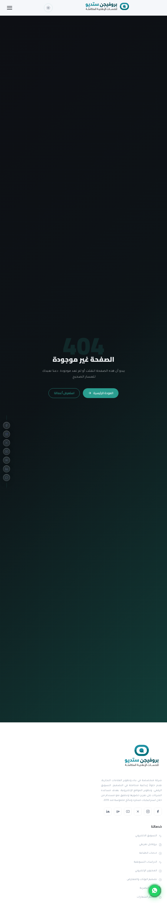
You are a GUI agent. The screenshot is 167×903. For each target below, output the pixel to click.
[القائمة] (9, 7)
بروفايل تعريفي (148, 844)
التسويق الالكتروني (146, 836)
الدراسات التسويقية (145, 862)
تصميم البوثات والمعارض (142, 879)
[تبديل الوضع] (48, 7)
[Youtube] (6, 451)
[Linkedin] (6, 468)
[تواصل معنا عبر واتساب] (154, 890)
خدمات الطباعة (148, 853)
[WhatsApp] (6, 477)
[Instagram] (6, 434)
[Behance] (6, 460)
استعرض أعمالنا (64, 393)
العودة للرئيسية (103, 393)
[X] (6, 442)
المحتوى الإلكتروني (146, 871)
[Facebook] (6, 425)
